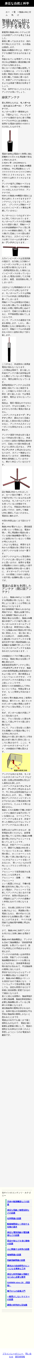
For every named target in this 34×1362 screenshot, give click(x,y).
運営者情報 (20, 1357)
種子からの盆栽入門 (16, 1291)
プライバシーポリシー (13, 1354)
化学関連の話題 (14, 1218)
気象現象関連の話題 (16, 1260)
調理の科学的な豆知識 (17, 1305)
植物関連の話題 (14, 1255)
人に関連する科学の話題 (18, 1249)
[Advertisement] (17, 1110)
